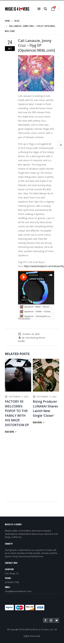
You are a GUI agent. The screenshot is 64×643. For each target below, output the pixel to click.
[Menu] (39, 9)
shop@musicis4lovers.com (18, 591)
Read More (10, 431)
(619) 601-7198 (12, 582)
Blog (17, 20)
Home (7, 20)
